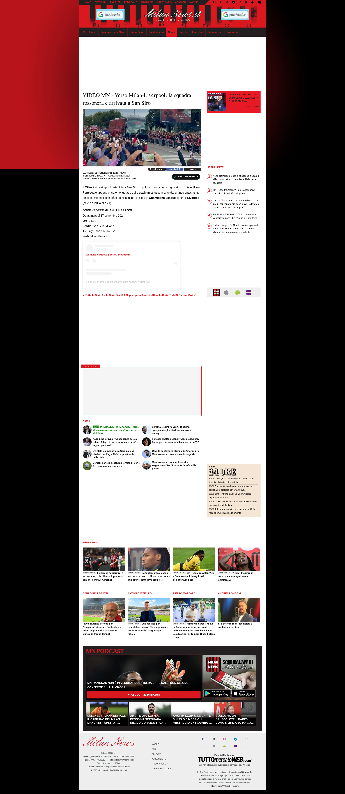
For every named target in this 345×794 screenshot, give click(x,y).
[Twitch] (240, 2)
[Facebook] (214, 2)
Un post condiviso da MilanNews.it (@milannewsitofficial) (118, 281)
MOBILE (193, 2)
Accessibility (159, 759)
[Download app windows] (259, 2)
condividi (174, 169)
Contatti (156, 754)
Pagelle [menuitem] (183, 32)
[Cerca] (261, 32)
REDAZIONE (130, 2)
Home (87, 2)
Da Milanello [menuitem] (156, 32)
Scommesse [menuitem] (215, 32)
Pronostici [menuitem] (233, 32)
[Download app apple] (246, 2)
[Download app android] (252, 2)
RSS (154, 749)
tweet (192, 169)
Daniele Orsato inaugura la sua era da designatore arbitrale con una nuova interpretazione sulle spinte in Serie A (230, 490)
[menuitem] (83, 32)
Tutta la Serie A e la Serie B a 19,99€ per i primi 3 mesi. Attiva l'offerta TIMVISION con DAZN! (140, 295)
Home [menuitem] (92, 32)
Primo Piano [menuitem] (137, 32)
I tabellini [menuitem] (197, 32)
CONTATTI (180, 2)
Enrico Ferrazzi (94, 176)
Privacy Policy (160, 764)
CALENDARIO (164, 2)
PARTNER (115, 2)
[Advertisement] (234, 321)
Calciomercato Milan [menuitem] (112, 32)
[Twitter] (220, 2)
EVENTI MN (100, 2)
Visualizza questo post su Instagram (108, 254)
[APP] (217, 292)
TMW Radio (147, 2)
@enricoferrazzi (120, 176)
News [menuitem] (171, 32)
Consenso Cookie (161, 769)
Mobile (155, 744)
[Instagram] (227, 2)
